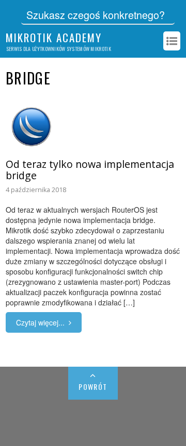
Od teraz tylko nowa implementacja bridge (90, 169)
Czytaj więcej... (40, 322)
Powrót (93, 386)
